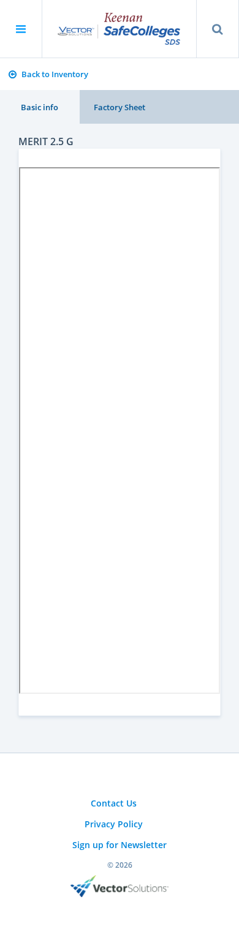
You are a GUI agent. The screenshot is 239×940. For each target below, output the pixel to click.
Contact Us (114, 803)
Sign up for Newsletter (119, 845)
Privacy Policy (114, 824)
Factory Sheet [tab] (119, 107)
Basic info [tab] (39, 107)
